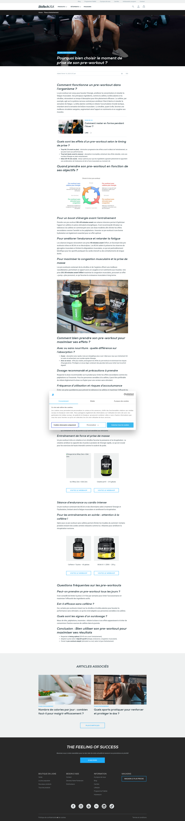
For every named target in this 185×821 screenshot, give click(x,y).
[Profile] (138, 6)
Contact (142, 1)
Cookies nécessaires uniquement (65, 425)
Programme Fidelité (90, 1)
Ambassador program (129, 1)
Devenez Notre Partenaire (74, 781)
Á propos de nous (105, 1)
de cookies (62, 817)
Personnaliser (91, 425)
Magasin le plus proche (134, 779)
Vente (40, 777)
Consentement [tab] (64, 401)
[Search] (133, 6)
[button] (62, 6)
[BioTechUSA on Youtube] (88, 806)
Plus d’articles (92, 725)
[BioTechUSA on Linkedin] (104, 806)
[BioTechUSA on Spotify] (96, 806)
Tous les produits (44, 788)
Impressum (98, 794)
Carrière (116, 1)
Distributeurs (70, 784)
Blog (79, 1)
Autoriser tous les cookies (120, 425)
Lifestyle (97, 788)
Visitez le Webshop (78, 490)
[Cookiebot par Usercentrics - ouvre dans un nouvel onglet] (125, 394)
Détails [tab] (92, 401)
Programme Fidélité (100, 791)
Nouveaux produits (44, 784)
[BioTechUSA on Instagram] (81, 806)
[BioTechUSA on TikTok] (111, 806)
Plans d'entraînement (51, 12)
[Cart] (144, 6)
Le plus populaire (44, 781)
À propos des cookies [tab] (121, 401)
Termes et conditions (139, 817)
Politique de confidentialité (47, 817)
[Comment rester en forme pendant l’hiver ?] (70, 127)
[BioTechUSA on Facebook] (73, 806)
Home (41, 12)
